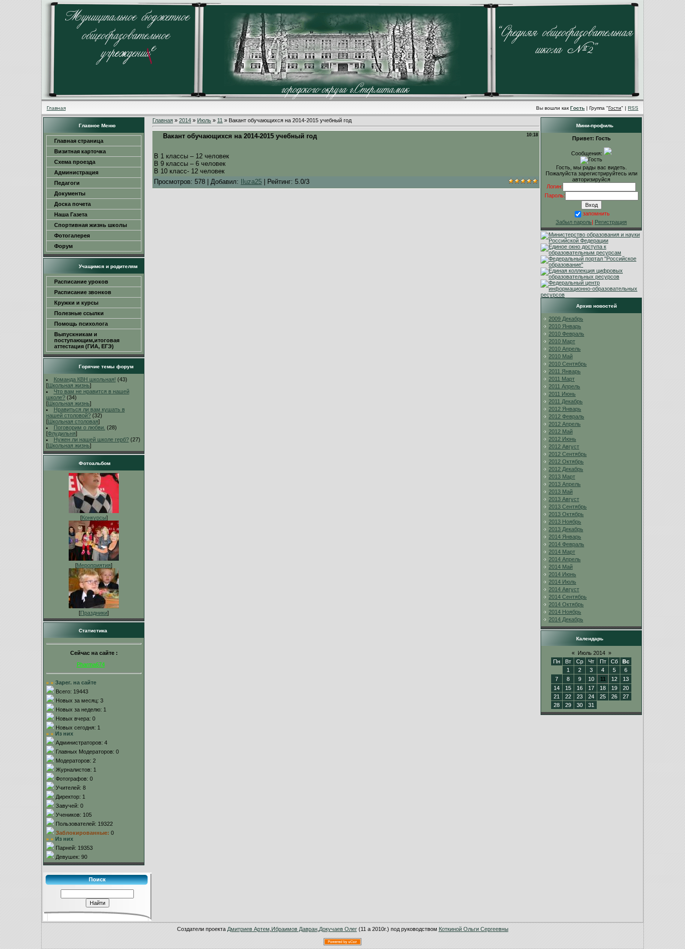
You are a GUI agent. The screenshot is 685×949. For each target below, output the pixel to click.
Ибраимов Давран (294, 929)
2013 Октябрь (566, 514)
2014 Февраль (566, 544)
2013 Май (561, 492)
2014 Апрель (565, 559)
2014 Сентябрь (568, 597)
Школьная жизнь (69, 385)
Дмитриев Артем (248, 929)
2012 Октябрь (566, 461)
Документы (69, 193)
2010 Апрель (565, 349)
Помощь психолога (81, 324)
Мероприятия (94, 565)
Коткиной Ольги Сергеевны (473, 929)
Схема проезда (74, 162)
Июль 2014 (591, 653)
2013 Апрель (565, 484)
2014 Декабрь (566, 619)
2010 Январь (565, 326)
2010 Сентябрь (568, 364)
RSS (633, 108)
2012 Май (561, 431)
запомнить (596, 213)
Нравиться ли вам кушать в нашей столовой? (85, 412)
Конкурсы (94, 518)
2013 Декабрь (566, 529)
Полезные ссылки (79, 313)
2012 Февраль (566, 416)
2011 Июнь (562, 394)
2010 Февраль (566, 334)
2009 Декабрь (566, 319)
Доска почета (72, 204)
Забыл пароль (574, 222)
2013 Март (562, 476)
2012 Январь (565, 409)
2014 (185, 120)
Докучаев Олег (338, 929)
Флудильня (62, 433)
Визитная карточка (80, 151)
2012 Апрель (565, 424)
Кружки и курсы (76, 303)
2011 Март (562, 379)
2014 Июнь (562, 574)
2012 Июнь (562, 439)
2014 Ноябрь (565, 612)
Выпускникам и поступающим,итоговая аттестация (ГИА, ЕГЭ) (86, 340)
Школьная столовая (73, 421)
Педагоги (67, 183)
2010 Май (561, 356)
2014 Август (564, 589)
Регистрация (611, 222)
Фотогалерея (72, 235)
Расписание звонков (82, 292)
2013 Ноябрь (565, 522)
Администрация (76, 172)
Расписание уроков (81, 282)
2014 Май (561, 567)
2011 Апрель (564, 386)
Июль (204, 120)
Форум (63, 246)
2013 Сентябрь (568, 507)
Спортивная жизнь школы (90, 225)
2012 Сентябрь (568, 454)
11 (220, 120)
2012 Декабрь (566, 469)
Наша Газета (70, 214)
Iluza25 (251, 181)
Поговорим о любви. (79, 427)
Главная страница (78, 141)
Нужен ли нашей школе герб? (91, 439)
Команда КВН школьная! (85, 379)
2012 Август (564, 446)
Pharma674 (91, 664)
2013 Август (564, 499)
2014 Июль (562, 582)
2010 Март (562, 341)
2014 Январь (565, 537)
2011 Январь (565, 371)
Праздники (93, 613)
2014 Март (562, 552)
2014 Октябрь (566, 604)
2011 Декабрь (566, 401)
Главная (56, 108)
